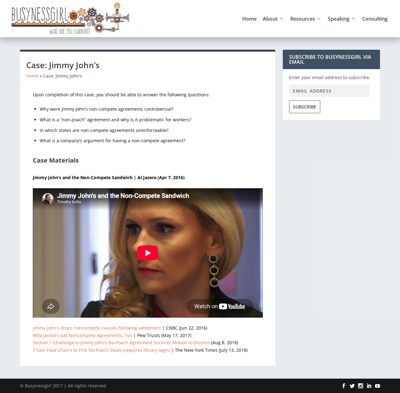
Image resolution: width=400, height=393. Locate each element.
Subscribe (304, 107)
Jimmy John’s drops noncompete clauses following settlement (97, 328)
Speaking (338, 19)
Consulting (375, 19)
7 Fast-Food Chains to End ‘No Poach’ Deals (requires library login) (101, 350)
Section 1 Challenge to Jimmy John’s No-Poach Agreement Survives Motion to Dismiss (121, 342)
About (270, 19)
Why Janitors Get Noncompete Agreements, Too (82, 335)
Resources (302, 19)
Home (249, 19)
